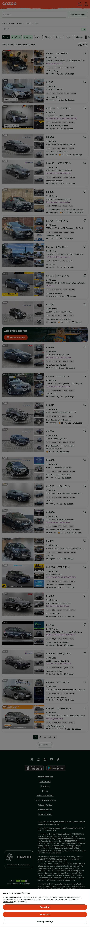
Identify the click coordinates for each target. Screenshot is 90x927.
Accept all (45, 907)
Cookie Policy (8, 902)
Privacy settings (45, 921)
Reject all (45, 914)
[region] (45, 908)
